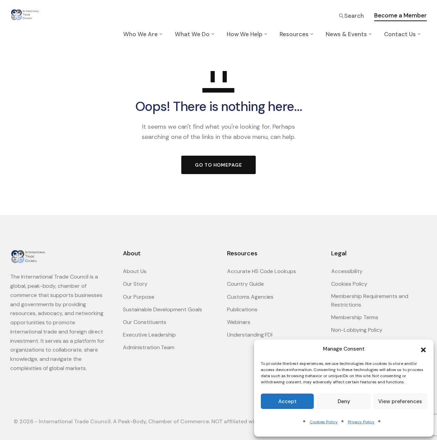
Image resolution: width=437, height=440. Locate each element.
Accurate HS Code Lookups (261, 271)
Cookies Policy (323, 422)
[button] (423, 349)
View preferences (400, 401)
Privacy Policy (361, 422)
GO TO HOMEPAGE (218, 165)
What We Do (192, 34)
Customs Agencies (250, 296)
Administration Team (148, 347)
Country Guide (245, 283)
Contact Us (400, 34)
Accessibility (347, 271)
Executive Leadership (149, 334)
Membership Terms (354, 317)
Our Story (135, 283)
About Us (134, 271)
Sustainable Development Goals (162, 309)
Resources (294, 34)
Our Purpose (138, 296)
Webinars (238, 322)
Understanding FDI (249, 334)
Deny (344, 401)
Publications (242, 309)
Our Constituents (144, 322)
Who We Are (140, 34)
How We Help (245, 34)
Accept (287, 401)
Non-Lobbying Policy (356, 329)
